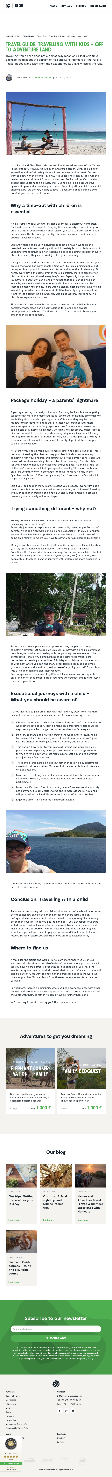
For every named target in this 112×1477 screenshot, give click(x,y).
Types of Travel (13, 1396)
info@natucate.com (73, 1396)
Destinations (11, 1399)
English (60, 1442)
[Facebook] (59, 1410)
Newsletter (11, 1420)
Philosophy (11, 1404)
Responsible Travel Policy (17, 1428)
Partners (10, 1416)
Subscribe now (56, 1338)
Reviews (66, 5)
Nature (81, 5)
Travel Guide (98, 5)
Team (8, 1412)
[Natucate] (8, 6)
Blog (8, 1408)
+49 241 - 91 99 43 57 (71, 1399)
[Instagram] (66, 1410)
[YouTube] (72, 1410)
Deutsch (61, 1438)
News (53, 5)
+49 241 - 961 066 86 (71, 1404)
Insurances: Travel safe (16, 1424)
